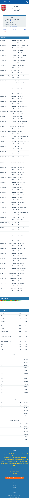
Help (14, 483)
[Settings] (27, 2)
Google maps (13, 26)
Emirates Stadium (14, 21)
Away (25, 29)
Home (14, 29)
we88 (14, 450)
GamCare (14, 473)
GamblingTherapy (14, 471)
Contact (14, 492)
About (14, 490)
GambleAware (14, 469)
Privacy (14, 485)
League (4, 29)
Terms (14, 487)
